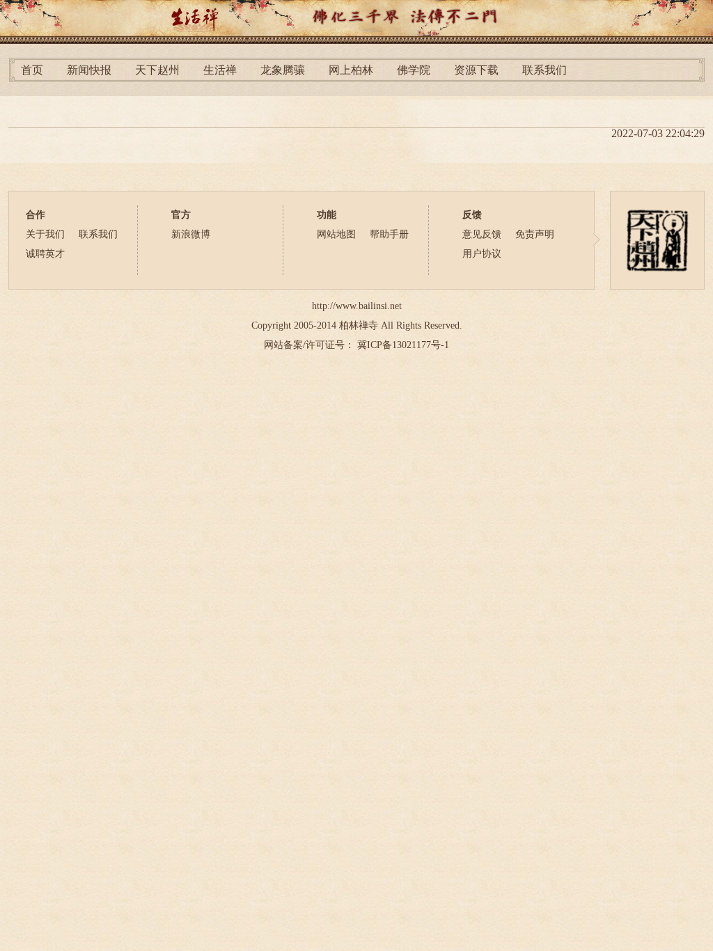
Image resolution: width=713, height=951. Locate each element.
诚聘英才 (45, 254)
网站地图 (336, 234)
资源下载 (476, 70)
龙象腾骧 (282, 70)
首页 (32, 70)
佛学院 (413, 70)
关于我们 (45, 234)
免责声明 (534, 234)
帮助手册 (389, 234)
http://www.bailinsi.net (357, 306)
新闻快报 (89, 70)
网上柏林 (351, 70)
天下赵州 (157, 70)
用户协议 (481, 254)
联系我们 (544, 70)
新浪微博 (190, 234)
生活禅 (220, 70)
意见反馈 (481, 234)
